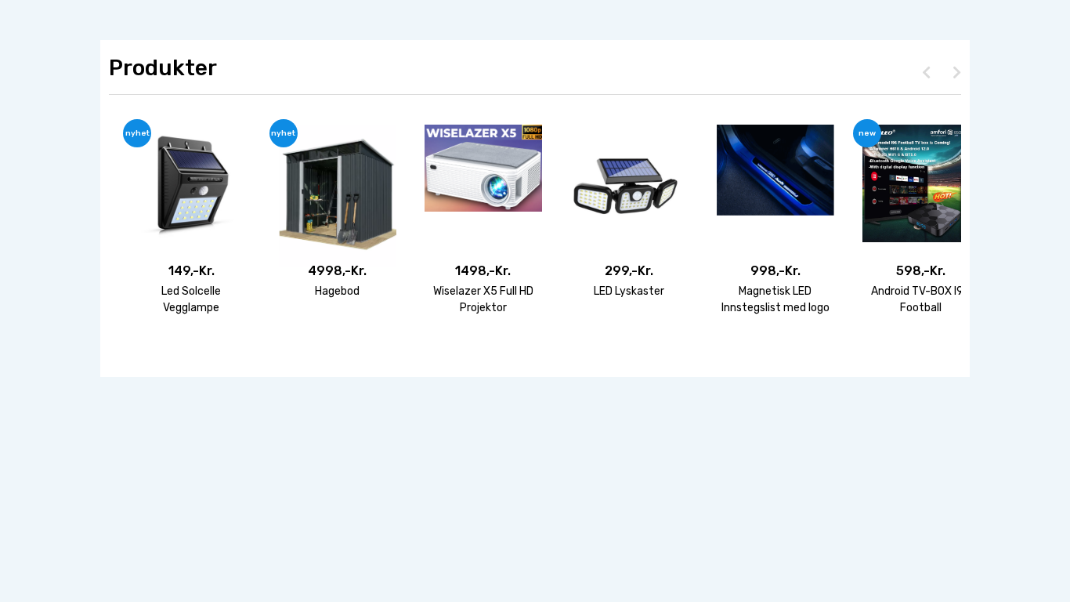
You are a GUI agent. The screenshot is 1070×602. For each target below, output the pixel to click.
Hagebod (337, 291)
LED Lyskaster (629, 291)
